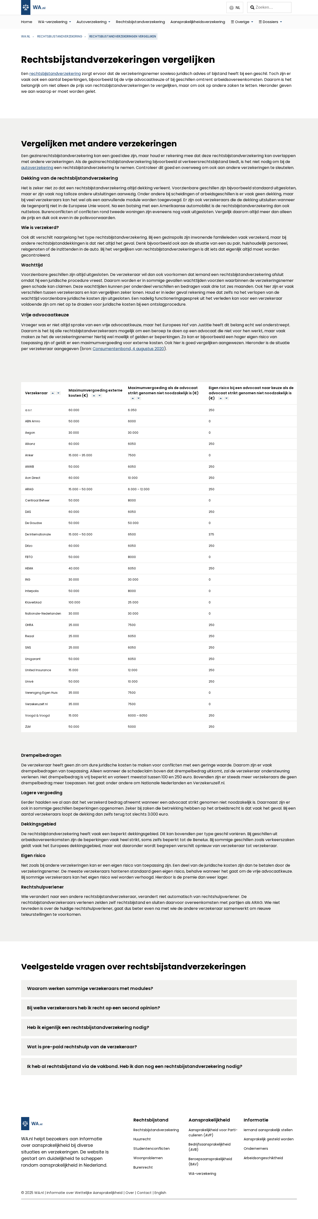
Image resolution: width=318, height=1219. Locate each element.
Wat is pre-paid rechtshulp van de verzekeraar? (82, 1047)
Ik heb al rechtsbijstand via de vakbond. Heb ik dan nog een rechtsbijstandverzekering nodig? (134, 1066)
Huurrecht (142, 1139)
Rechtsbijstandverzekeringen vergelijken (122, 36)
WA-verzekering (52, 21)
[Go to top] (308, 1207)
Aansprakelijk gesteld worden (269, 1139)
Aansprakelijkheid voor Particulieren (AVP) (213, 1132)
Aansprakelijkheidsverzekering (197, 21)
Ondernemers (256, 1148)
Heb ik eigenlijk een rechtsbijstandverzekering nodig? (88, 1027)
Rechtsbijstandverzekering (140, 21)
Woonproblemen (148, 1157)
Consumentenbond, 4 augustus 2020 (128, 349)
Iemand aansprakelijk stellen (268, 1129)
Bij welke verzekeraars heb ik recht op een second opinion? (93, 1008)
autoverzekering (37, 167)
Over (129, 1192)
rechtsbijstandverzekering (59, 36)
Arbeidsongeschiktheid (263, 1157)
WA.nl (25, 36)
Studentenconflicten (151, 1148)
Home (26, 21)
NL (238, 7)
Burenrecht (143, 1167)
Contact (144, 1192)
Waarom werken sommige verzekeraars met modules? (90, 988)
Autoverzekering (92, 21)
